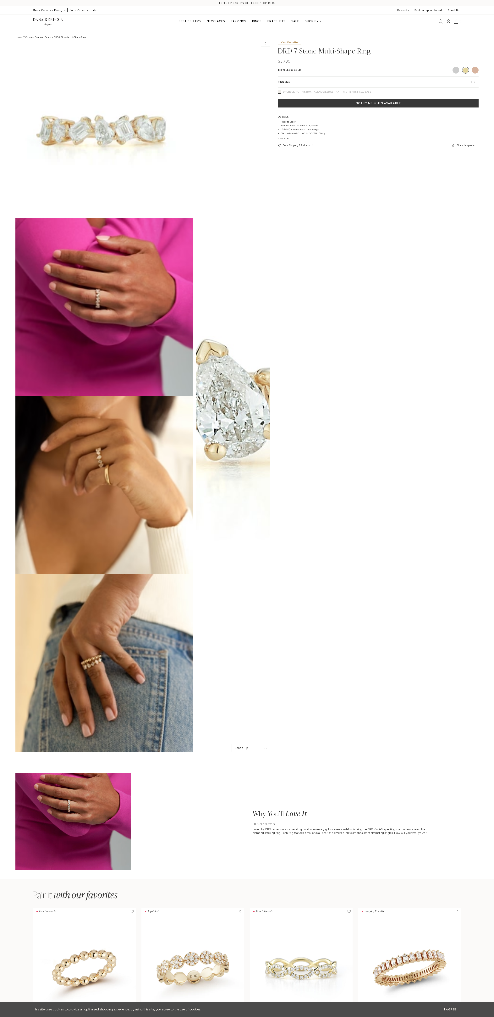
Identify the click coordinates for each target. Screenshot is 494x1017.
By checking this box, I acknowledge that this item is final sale (327, 92)
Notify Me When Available (378, 103)
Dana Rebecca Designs (49, 10)
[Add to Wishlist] (132, 911)
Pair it (75, 894)
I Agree (450, 1009)
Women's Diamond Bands (37, 37)
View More (283, 138)
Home (18, 37)
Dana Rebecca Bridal (83, 10)
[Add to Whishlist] (265, 43)
